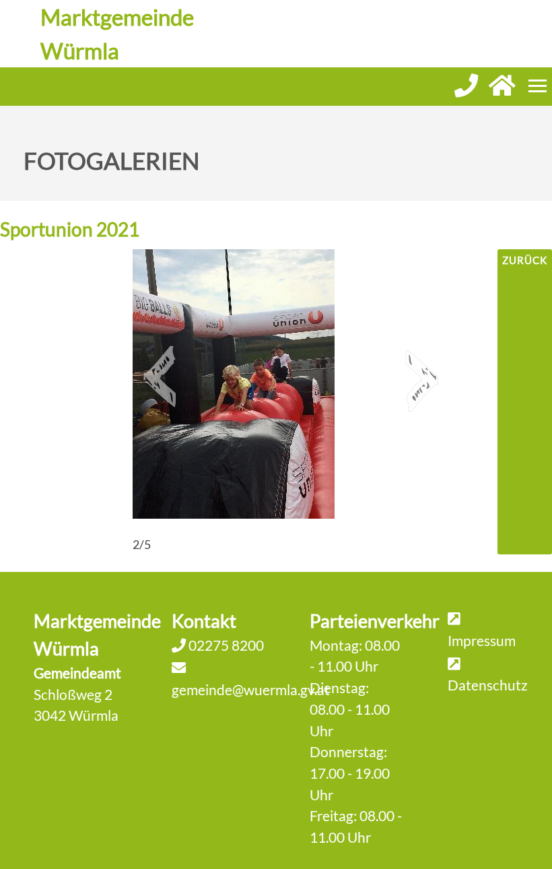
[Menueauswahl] (537, 85)
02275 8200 (225, 645)
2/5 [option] (142, 545)
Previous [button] (159, 371)
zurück (524, 260)
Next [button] (422, 371)
